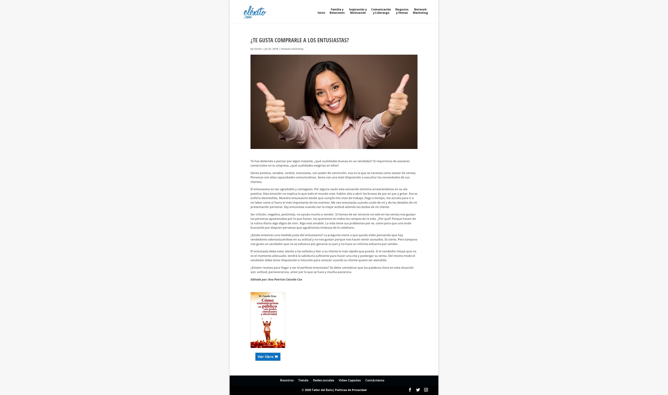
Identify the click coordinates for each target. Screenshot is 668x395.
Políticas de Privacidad (351, 390)
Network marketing (292, 48)
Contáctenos (374, 380)
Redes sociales (323, 380)
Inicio (321, 13)
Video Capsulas (350, 380)
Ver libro (265, 356)
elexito (258, 48)
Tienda (303, 380)
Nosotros (287, 380)
